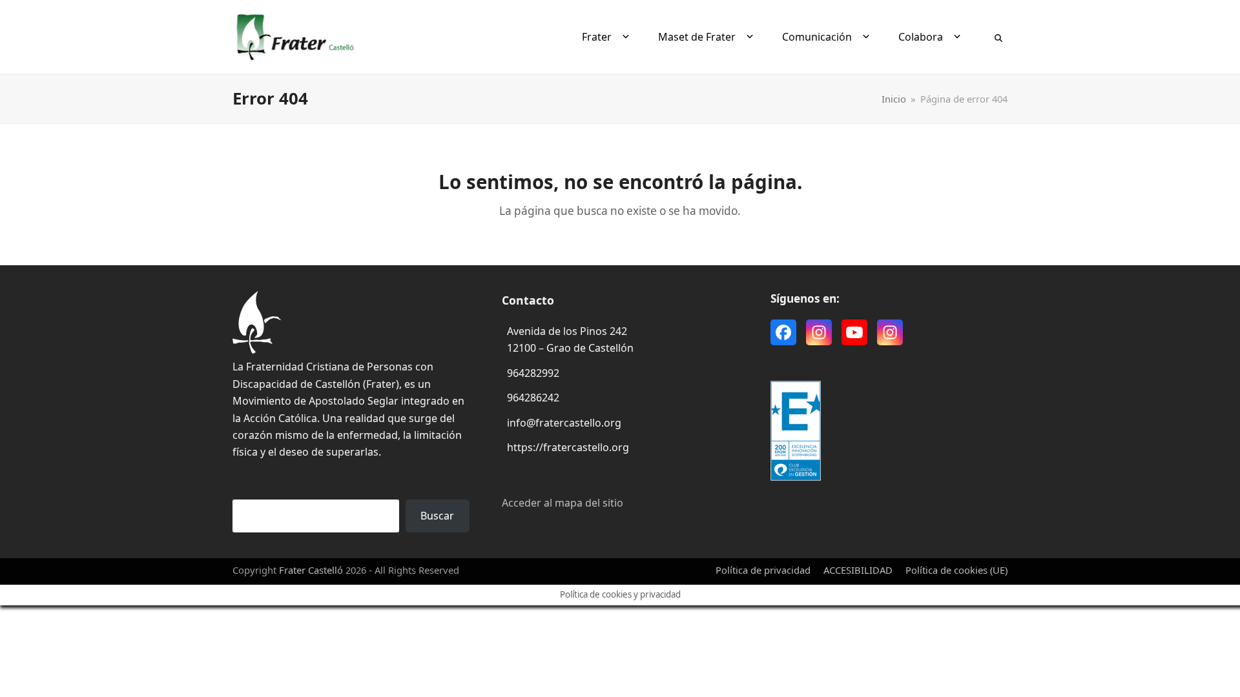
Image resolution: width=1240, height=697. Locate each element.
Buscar (437, 516)
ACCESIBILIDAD (858, 569)
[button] (998, 37)
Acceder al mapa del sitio (562, 503)
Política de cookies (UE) (956, 569)
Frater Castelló (311, 569)
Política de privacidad (763, 569)
